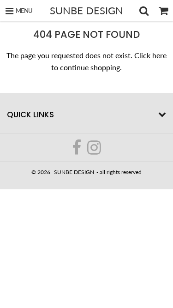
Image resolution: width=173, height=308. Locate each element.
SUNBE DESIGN (86, 10)
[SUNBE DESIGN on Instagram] (94, 151)
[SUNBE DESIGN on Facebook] (77, 151)
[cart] (163, 10)
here (159, 55)
